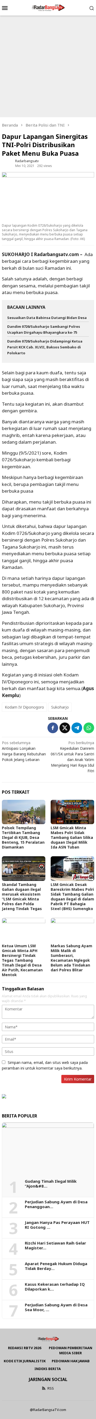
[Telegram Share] (76, 727)
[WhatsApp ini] (88, 727)
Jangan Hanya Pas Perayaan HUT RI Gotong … (57, 1225)
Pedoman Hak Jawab (71, 1361)
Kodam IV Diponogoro (24, 707)
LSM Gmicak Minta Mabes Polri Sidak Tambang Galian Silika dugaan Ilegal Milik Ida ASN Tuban (72, 837)
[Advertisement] (48, 66)
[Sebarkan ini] (52, 727)
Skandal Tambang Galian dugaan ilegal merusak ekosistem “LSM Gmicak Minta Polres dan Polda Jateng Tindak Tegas (22, 896)
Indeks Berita (47, 1368)
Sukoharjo (60, 707)
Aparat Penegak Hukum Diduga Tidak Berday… (56, 1266)
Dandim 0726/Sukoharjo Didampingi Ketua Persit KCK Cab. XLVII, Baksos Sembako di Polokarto (44, 347)
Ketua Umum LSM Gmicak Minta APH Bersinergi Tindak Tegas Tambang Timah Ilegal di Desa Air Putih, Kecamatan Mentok (22, 960)
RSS (50, 1388)
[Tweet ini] (64, 727)
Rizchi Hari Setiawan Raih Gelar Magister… (55, 1245)
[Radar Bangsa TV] (48, 7)
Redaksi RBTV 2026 (24, 1347)
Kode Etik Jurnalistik (25, 1361)
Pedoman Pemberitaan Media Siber (70, 1350)
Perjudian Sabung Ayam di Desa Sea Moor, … (56, 1307)
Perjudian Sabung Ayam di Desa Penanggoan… (56, 1204)
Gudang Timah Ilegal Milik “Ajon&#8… (51, 1183)
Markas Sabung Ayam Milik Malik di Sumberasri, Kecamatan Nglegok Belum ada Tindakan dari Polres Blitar (71, 957)
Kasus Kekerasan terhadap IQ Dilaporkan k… (55, 1286)
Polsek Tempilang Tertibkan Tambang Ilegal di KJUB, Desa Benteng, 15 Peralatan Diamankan (23, 837)
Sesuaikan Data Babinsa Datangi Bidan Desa (47, 317)
